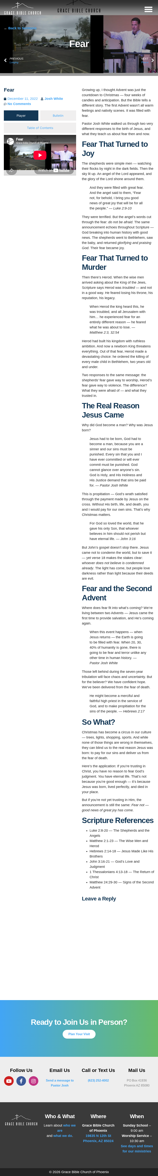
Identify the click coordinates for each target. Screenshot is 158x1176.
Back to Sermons (22, 28)
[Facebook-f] (21, 1081)
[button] (148, 9)
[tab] (21, 115)
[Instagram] (33, 1081)
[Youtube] (9, 1081)
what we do (62, 1136)
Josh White (54, 99)
